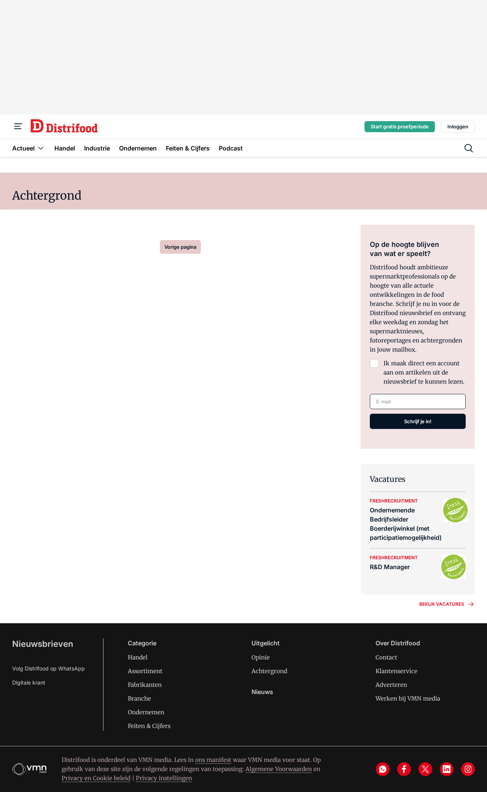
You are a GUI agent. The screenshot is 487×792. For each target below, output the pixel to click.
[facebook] (404, 769)
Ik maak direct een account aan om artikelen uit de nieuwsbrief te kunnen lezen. (424, 372)
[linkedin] (447, 769)
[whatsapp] (383, 769)
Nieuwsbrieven (42, 644)
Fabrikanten (145, 684)
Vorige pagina (180, 247)
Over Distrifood (398, 643)
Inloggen (457, 126)
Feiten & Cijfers (149, 726)
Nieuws (262, 692)
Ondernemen (146, 712)
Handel (138, 657)
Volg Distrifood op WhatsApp (48, 668)
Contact (386, 657)
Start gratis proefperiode (400, 126)
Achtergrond (269, 671)
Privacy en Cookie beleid (96, 778)
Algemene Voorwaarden (278, 769)
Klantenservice (396, 671)
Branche (139, 698)
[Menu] (18, 126)
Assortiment (145, 671)
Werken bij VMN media (408, 698)
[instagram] (468, 769)
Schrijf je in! (417, 421)
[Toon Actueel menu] (40, 148)
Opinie (260, 657)
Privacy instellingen (164, 778)
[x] (425, 769)
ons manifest (213, 759)
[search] (469, 148)
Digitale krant (28, 682)
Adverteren (391, 684)
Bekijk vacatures (441, 604)
